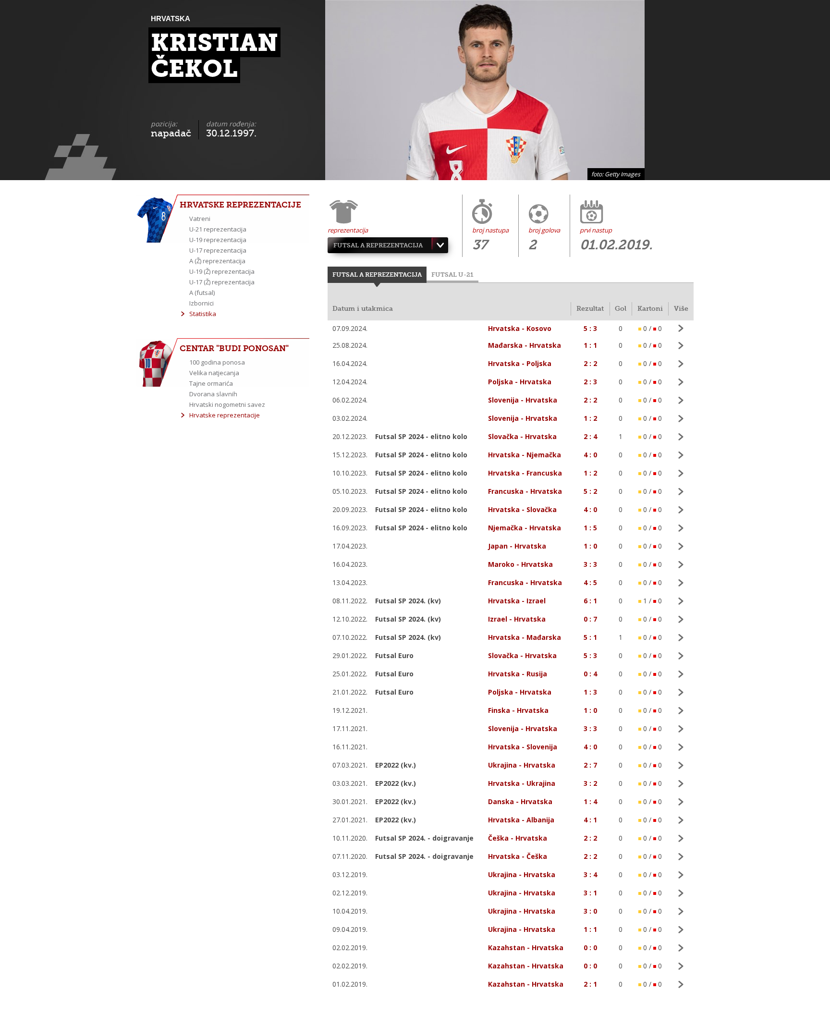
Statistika (202, 313)
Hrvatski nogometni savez (227, 404)
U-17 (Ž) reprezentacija (222, 282)
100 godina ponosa (217, 362)
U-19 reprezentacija (217, 239)
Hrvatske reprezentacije (224, 415)
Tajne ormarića (211, 383)
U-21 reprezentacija (217, 229)
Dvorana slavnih (213, 394)
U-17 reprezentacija (217, 250)
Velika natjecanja (214, 372)
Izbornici (201, 303)
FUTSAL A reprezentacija (378, 245)
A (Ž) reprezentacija (217, 261)
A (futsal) (202, 292)
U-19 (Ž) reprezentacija (222, 271)
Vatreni (199, 218)
